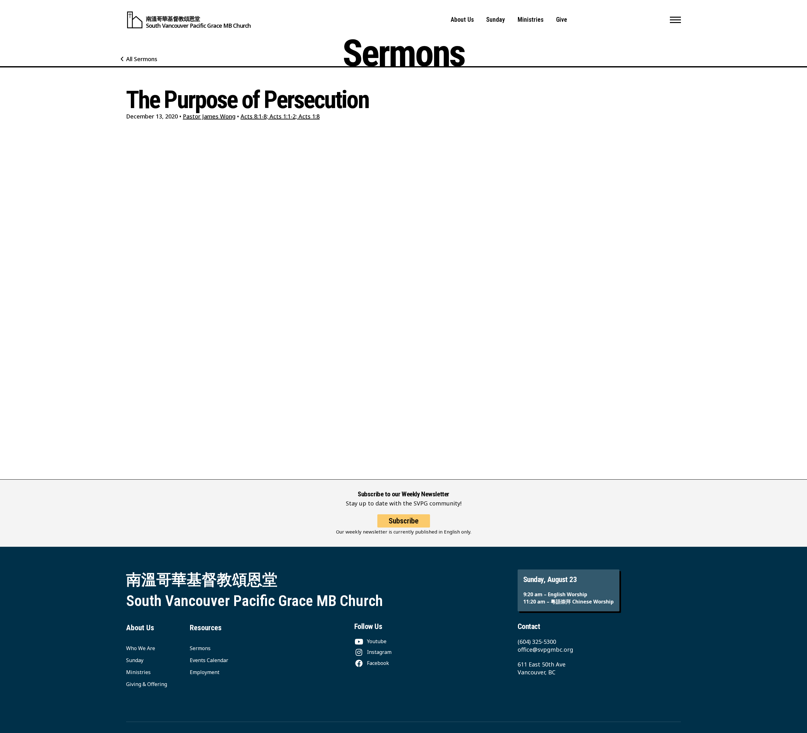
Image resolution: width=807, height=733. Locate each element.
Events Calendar (209, 660)
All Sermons (141, 59)
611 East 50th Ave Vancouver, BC (542, 668)
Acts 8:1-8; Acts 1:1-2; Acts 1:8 (280, 116)
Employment (204, 672)
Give (561, 19)
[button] (675, 19)
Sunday (495, 19)
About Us (462, 19)
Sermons (200, 648)
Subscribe (404, 521)
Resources (206, 627)
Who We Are (140, 648)
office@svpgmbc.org (545, 649)
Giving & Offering (146, 684)
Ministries (530, 19)
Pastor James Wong (209, 116)
